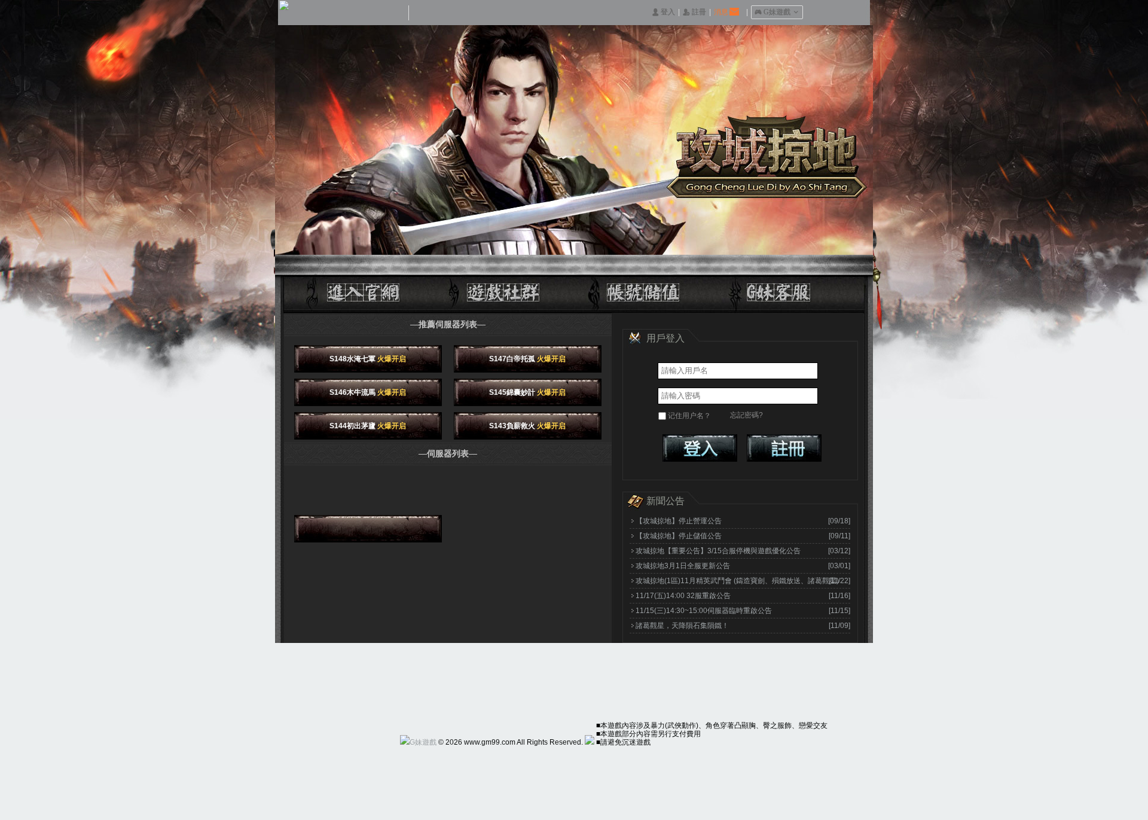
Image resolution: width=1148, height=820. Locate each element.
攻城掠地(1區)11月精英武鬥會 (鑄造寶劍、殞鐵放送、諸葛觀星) (737, 581)
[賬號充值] (640, 288)
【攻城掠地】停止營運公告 (679, 521)
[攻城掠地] (376, 288)
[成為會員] (784, 448)
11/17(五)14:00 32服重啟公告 (683, 596)
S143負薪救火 (527, 426)
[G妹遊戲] (418, 742)
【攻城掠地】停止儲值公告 (679, 536)
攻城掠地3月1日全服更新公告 (683, 566)
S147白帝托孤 (527, 359)
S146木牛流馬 (367, 392)
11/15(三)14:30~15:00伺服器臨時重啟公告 (704, 610)
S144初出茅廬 (367, 426)
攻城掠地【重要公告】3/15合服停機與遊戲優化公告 (718, 551)
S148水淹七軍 (367, 359)
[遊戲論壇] (508, 288)
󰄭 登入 (663, 12)
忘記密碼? (746, 415)
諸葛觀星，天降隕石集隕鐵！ (682, 625)
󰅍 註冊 (694, 12)
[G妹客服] (771, 288)
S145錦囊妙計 (527, 392)
